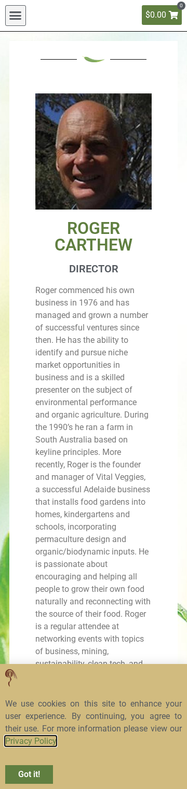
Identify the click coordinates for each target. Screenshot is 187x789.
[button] (15, 15)
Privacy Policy (30, 741)
